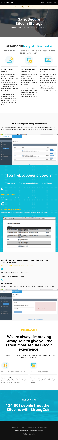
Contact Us (49, 2)
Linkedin (32, 434)
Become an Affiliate (36, 430)
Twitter (25, 434)
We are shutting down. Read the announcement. (29, 7)
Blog (55, 2)
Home (42, 2)
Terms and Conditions (22, 430)
